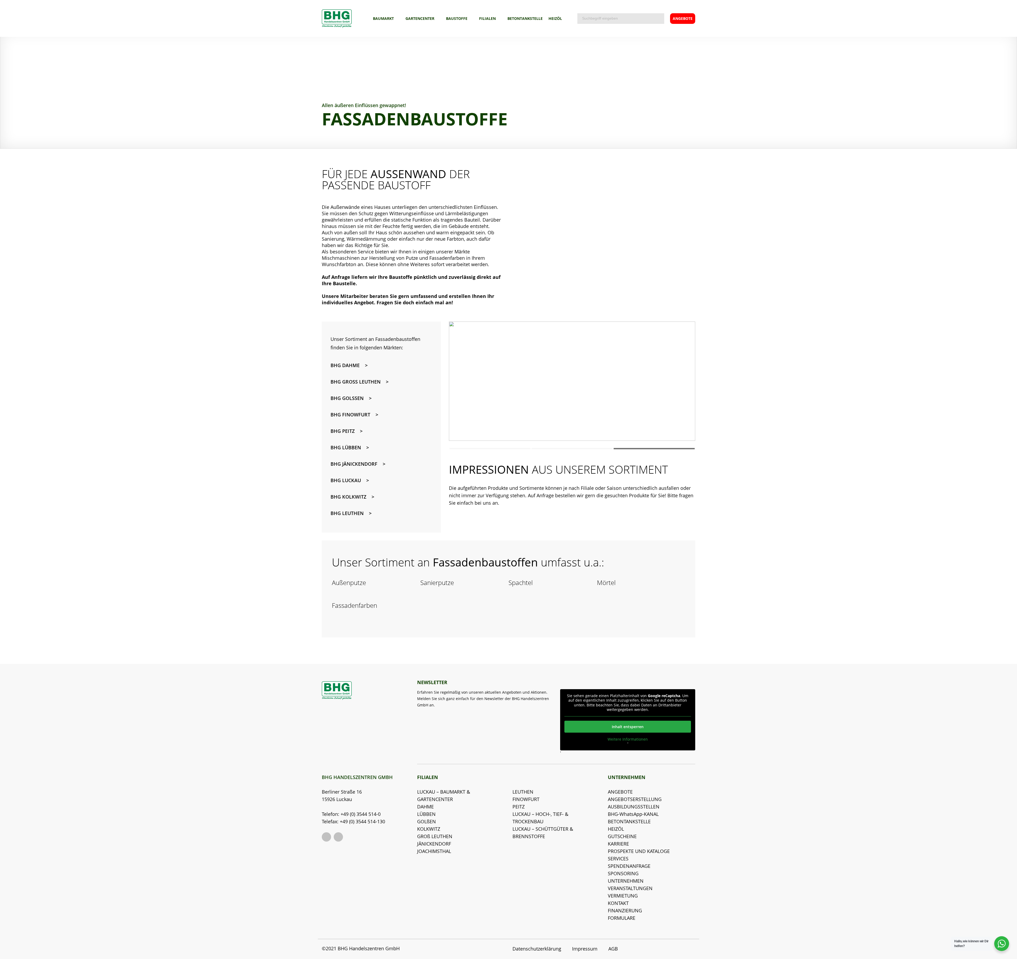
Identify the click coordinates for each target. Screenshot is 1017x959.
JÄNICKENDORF (434, 844)
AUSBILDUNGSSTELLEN (633, 806)
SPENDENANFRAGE (629, 866)
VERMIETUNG (623, 895)
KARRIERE (618, 844)
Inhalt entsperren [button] (628, 726)
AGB (613, 948)
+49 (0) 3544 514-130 (362, 821)
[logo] (337, 18)
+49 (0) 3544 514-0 (361, 814)
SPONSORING (623, 873)
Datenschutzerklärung (536, 948)
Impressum (584, 948)
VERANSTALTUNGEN (630, 888)
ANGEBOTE (620, 792)
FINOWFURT (525, 799)
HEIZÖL (555, 18)
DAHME (425, 806)
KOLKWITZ (428, 829)
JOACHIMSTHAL (434, 851)
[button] (489, 448)
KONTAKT (618, 903)
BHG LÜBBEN (346, 447)
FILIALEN (487, 18)
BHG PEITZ (343, 431)
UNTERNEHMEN (626, 881)
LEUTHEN (522, 792)
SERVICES (618, 858)
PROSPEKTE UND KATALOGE (639, 851)
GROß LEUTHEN (434, 836)
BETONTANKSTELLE (525, 18)
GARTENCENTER (419, 18)
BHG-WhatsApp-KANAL (633, 814)
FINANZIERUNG (625, 910)
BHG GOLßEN (347, 398)
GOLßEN (426, 821)
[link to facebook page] (326, 837)
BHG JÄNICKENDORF (354, 464)
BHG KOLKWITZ (348, 497)
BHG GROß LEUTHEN (356, 382)
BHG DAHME (345, 365)
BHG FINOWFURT (350, 414)
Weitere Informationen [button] (628, 739)
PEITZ (518, 806)
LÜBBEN (426, 814)
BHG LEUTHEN (347, 513)
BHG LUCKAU (346, 480)
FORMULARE (621, 918)
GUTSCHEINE (622, 836)
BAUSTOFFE (456, 18)
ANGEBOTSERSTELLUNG (635, 799)
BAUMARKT (383, 18)
